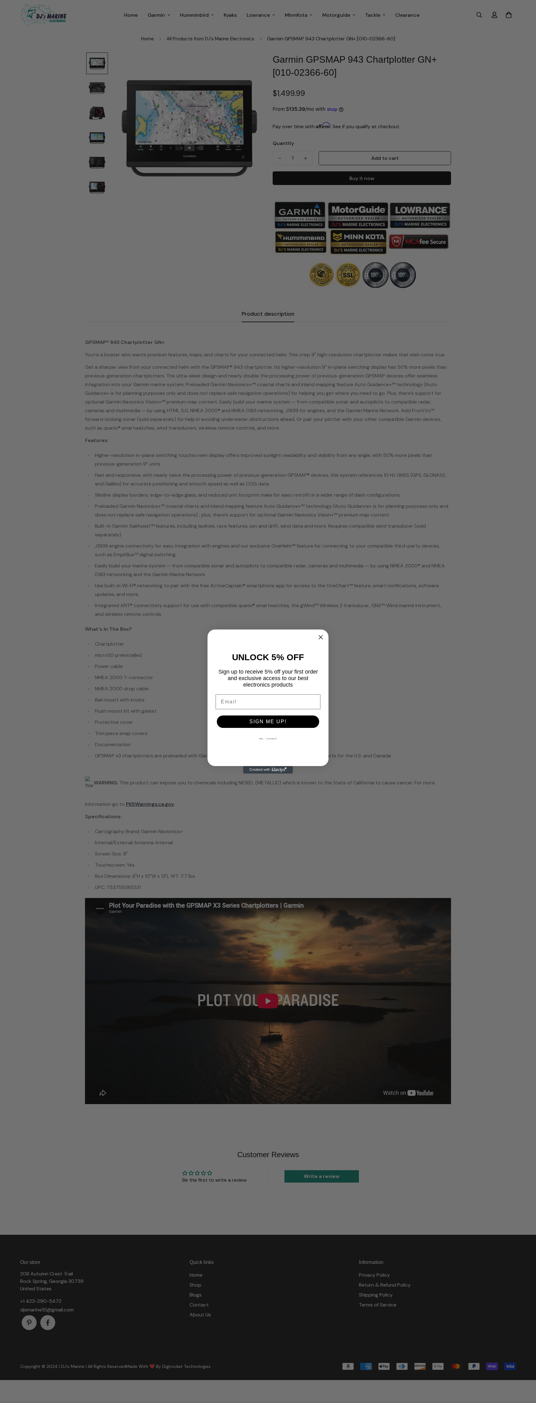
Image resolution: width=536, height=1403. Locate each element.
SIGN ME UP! (268, 721)
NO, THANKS (268, 739)
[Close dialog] (320, 637)
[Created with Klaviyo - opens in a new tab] (268, 770)
